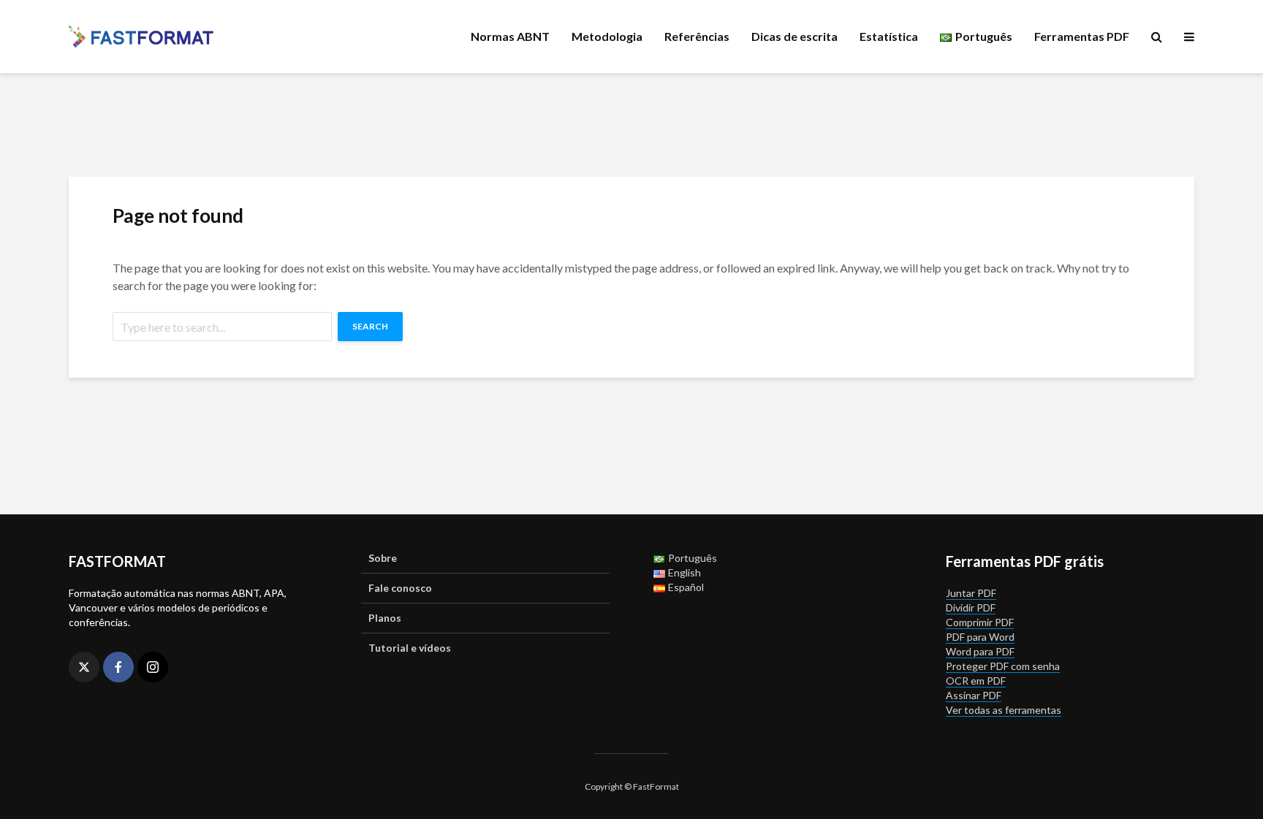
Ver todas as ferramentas (1003, 710)
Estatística (889, 36)
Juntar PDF (971, 593)
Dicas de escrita (794, 36)
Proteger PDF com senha (1003, 666)
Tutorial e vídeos (409, 647)
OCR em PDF (976, 680)
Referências (696, 36)
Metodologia (607, 36)
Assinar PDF (973, 695)
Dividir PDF (970, 607)
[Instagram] (152, 667)
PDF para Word (980, 637)
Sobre (382, 558)
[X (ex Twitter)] (84, 667)
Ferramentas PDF (1081, 36)
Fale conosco (400, 588)
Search (370, 326)
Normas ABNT (510, 36)
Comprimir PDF (980, 622)
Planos (384, 618)
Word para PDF (980, 651)
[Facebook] (118, 667)
